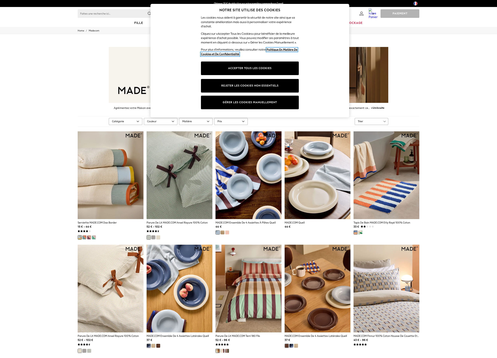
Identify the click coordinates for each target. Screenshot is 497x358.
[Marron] (158, 346)
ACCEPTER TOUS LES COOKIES (250, 68)
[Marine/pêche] (84, 237)
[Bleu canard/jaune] (80, 237)
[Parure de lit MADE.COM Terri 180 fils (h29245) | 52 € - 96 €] (248, 288)
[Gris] (153, 237)
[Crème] (222, 232)
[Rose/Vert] (94, 237)
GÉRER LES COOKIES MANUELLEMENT (250, 102)
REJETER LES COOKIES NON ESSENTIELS (250, 85)
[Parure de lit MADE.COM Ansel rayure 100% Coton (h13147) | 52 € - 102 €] (179, 175)
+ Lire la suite (377, 107)
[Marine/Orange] (356, 232)
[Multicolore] (218, 351)
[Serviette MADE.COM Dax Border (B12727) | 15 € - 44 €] (110, 175)
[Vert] (149, 237)
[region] (249, 60)
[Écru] (158, 237)
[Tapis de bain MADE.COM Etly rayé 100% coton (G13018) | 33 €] (386, 175)
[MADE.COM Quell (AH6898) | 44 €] (317, 175)
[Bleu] (218, 232)
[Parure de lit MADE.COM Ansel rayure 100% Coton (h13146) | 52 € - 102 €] (110, 288)
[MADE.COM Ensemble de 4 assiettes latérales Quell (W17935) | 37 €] (317, 288)
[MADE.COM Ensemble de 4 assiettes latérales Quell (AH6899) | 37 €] (179, 288)
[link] (361, 13)
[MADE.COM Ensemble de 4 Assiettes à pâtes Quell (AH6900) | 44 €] (248, 175)
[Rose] (227, 232)
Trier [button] (360, 121)
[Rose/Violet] (89, 237)
